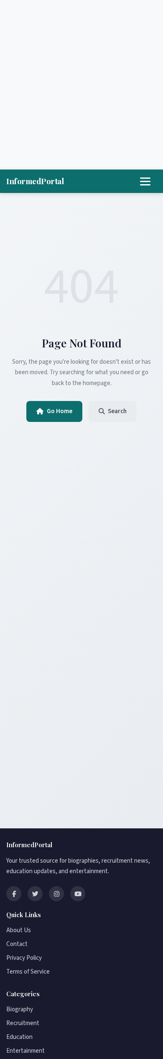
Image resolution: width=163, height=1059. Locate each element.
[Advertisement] (81, 85)
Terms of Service (28, 971)
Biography (19, 1009)
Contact (17, 944)
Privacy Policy (24, 958)
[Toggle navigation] (145, 181)
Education (19, 1037)
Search (117, 411)
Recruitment (22, 1023)
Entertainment (25, 1050)
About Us (18, 930)
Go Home (59, 411)
